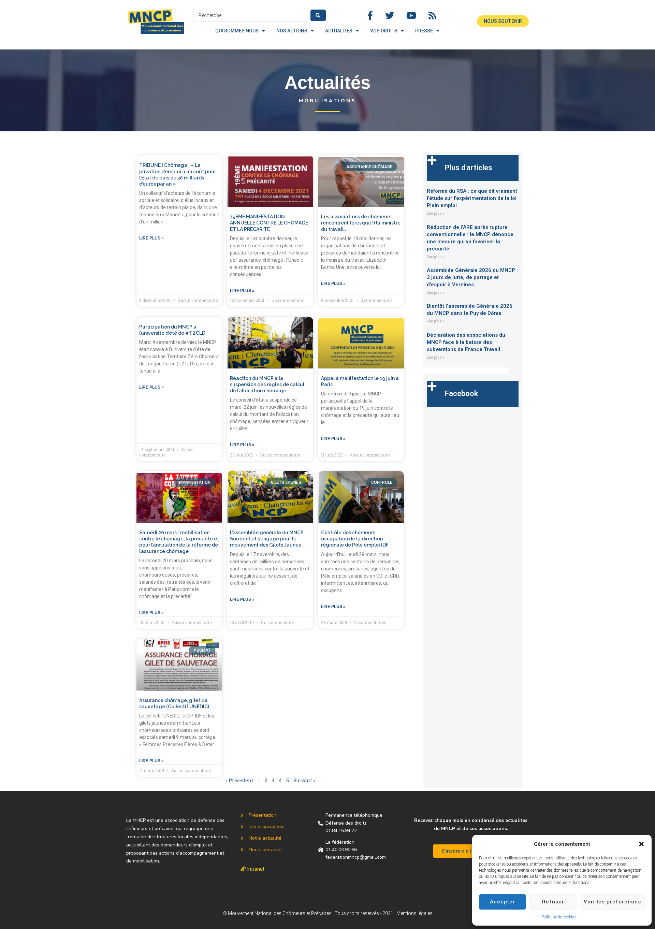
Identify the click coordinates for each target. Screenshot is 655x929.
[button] (641, 844)
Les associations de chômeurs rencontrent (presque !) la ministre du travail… (361, 223)
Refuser (553, 902)
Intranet (255, 869)
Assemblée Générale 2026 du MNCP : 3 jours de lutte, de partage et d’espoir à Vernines (472, 277)
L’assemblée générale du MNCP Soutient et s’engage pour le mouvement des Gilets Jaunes (267, 539)
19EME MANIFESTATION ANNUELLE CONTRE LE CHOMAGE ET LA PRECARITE (269, 223)
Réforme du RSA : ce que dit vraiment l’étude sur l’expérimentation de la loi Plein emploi (472, 198)
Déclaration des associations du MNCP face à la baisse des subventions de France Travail (466, 342)
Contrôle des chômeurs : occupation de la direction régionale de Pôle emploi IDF (355, 539)
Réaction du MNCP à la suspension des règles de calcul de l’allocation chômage (267, 384)
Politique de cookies (558, 917)
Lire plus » (151, 238)
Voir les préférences (612, 902)
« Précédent (239, 780)
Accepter (502, 902)
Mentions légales (414, 913)
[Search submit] (318, 15)
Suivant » (304, 780)
